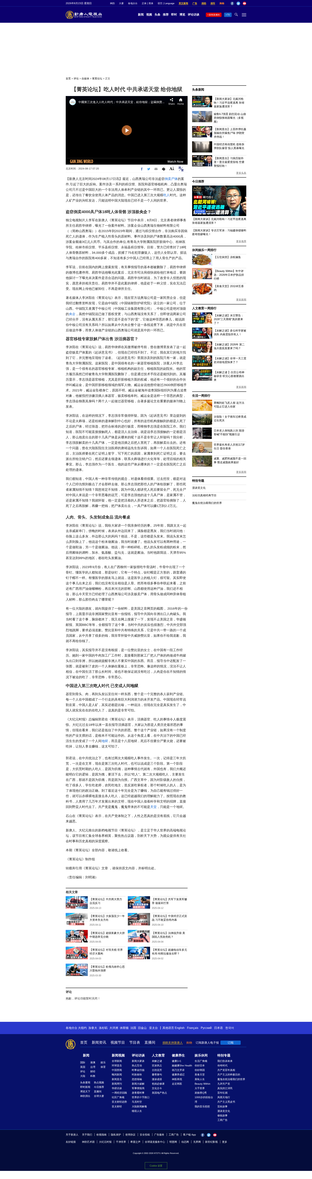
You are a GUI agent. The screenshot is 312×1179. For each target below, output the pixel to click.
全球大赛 (99, 1096)
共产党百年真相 (226, 1070)
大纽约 (82, 1027)
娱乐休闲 (201, 1055)
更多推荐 (241, 241)
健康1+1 (176, 1061)
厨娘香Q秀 (201, 1092)
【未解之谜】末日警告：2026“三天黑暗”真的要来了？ (229, 319)
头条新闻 (198, 89)
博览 (182, 14)
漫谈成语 (157, 1079)
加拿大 (92, 1027)
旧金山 (142, 1027)
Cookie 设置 (156, 1165)
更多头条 (241, 172)
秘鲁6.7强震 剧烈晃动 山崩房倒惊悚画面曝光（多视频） (230, 117)
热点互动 (137, 1065)
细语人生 (137, 1111)
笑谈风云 (157, 1065)
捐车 (213, 3)
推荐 (166, 14)
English (180, 1027)
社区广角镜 (118, 1097)
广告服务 (159, 1134)
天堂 (153, 807)
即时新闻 (85, 1087)
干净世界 (121, 1141)
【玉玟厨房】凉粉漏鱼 (227, 257)
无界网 (197, 1141)
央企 (143, 212)
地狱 (134, 685)
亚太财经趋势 (119, 1101)
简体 (151, 3)
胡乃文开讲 (178, 1070)
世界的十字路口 (141, 1097)
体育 (103, 1066)
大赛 (121, 3)
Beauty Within (202, 1083)
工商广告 (222, 1120)
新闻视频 (118, 1055)
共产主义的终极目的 (228, 1074)
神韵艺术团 (88, 1141)
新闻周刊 (117, 1083)
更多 (224, 1141)
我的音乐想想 (202, 1106)
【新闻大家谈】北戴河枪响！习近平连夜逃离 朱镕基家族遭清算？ (229, 102)
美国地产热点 (159, 1092)
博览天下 (85, 1091)
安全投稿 (145, 1134)
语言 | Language (166, 3)
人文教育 (158, 1055)
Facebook (232, 3)
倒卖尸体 (171, 179)
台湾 (92, 1066)
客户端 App (189, 1134)
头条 (157, 14)
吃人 (166, 195)
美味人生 (200, 1079)
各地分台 (132, 3)
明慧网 (173, 1141)
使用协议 (130, 1134)
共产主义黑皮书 (226, 1101)
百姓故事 (222, 1106)
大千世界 (200, 1088)
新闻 (141, 14)
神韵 (112, 3)
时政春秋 (137, 1074)
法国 (133, 1027)
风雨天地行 (223, 1097)
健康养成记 (178, 1074)
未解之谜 (157, 1061)
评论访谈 (193, 14)
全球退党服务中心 (155, 1141)
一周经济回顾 (119, 1092)
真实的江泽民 (225, 1088)
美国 (82, 1066)
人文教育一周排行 (204, 308)
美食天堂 (200, 1074)
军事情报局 (138, 1088)
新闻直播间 (214, 15)
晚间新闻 (117, 1074)
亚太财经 (117, 1106)
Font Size (171, 168)
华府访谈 (117, 1088)
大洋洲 (113, 1027)
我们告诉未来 (225, 1061)
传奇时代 (222, 1065)
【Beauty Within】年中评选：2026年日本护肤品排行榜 (229, 274)
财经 (92, 1071)
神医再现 (177, 1079)
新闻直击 (117, 1079)
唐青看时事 (138, 1092)
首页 (68, 78)
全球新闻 (117, 1061)
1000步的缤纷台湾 (204, 1099)
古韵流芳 (157, 1070)
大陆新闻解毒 (139, 1106)
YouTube (244, 3)
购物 (222, 3)
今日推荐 (198, 181)
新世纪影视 (211, 1141)
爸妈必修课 (158, 1083)
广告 (194, 3)
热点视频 (99, 1082)
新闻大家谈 (138, 1061)
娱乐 (103, 1062)
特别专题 (198, 480)
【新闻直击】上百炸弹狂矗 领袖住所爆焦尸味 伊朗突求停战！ (230, 133)
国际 (82, 1062)
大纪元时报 (105, 1141)
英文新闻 (183, 3)
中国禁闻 (117, 1070)
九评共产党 (223, 1083)
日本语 (218, 1027)
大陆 (82, 1076)
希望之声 (135, 1141)
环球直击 (117, 1065)
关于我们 (87, 1134)
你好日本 (200, 1065)
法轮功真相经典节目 (204, 495)
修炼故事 (222, 1115)
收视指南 (101, 1134)
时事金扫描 (138, 1070)
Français (192, 1027)
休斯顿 (124, 1027)
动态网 (185, 1141)
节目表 (134, 1042)
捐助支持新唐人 (172, 1042)
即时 (174, 14)
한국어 (229, 1027)
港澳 (92, 1062)
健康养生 (178, 1055)
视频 (149, 14)
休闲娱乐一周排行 (204, 250)
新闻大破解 (138, 1083)
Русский (206, 1027)
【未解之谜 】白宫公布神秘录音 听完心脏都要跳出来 (229, 376)
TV (228, 15)
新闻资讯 (99, 1042)
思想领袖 (137, 1079)
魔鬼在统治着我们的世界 (207, 502)
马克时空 (137, 1101)
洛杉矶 (103, 1027)
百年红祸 (222, 1092)
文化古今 (157, 1088)
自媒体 (85, 78)
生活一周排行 (201, 395)
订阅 (230, 1042)
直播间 (149, 1042)
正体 (144, 3)
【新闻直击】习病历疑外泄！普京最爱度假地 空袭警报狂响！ (229, 162)
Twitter (238, 3)
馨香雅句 (157, 1074)
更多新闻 (241, 299)
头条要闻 (85, 1082)
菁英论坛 (97, 78)
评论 (76, 78)
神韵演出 (85, 1096)
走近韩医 (177, 1083)
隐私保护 (116, 1134)
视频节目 (117, 1042)
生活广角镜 (201, 1061)
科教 (92, 1076)
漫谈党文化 (199, 487)
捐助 (204, 3)
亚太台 (153, 1027)
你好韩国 (200, 1070)
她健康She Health (182, 1065)
